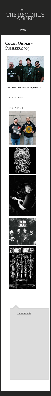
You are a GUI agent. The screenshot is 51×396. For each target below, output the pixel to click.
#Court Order (16, 97)
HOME (22, 29)
